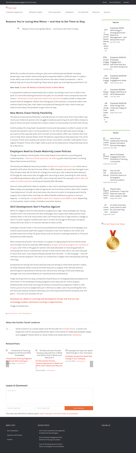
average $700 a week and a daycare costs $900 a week (53, 198)
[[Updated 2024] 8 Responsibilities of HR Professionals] (106, 90)
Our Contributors (12, 431)
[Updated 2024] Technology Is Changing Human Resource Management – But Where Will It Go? (118, 34)
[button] (114, 12)
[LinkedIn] (112, 431)
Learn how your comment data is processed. (59, 413)
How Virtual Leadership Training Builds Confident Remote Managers (118, 142)
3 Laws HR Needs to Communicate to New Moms (42, 87)
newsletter (76, 335)
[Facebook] (102, 431)
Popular (116, 22)
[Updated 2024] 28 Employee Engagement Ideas (118, 78)
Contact (9, 439)
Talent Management (25, 313)
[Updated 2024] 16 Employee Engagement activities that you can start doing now (119, 62)
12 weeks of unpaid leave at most (61, 166)
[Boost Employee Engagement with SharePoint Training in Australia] (106, 155)
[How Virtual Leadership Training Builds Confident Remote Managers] (106, 139)
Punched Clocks (68, 329)
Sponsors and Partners (14, 435)
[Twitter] (106, 431)
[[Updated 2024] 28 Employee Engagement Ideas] (106, 76)
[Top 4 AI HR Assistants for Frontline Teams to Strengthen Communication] (106, 171)
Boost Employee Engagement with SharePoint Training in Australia (118, 158)
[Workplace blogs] (113, 232)
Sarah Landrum (12, 313)
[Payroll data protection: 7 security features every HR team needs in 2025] (106, 189)
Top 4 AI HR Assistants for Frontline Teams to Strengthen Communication (118, 175)
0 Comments (21, 363)
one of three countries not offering (44, 158)
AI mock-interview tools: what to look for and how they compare (118, 208)
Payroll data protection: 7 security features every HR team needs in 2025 (119, 192)
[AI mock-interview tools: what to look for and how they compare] (106, 205)
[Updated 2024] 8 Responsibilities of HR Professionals (118, 91)
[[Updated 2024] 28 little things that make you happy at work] (106, 103)
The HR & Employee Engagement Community (21, 2)
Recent (115, 133)
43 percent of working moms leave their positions (39, 98)
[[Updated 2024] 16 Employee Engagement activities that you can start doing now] (106, 58)
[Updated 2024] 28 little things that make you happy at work (118, 106)
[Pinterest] (109, 431)
